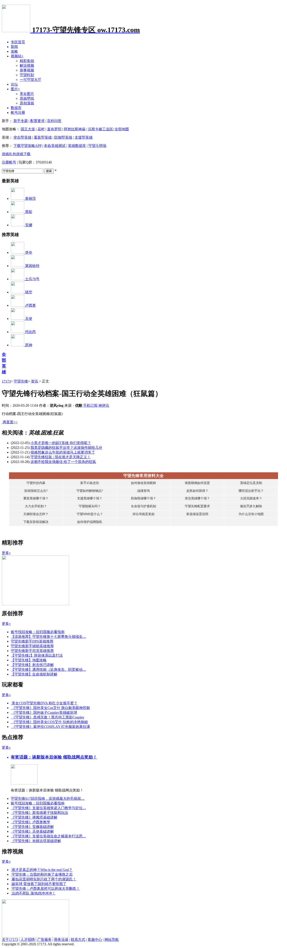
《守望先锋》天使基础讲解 (32, 831)
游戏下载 (23, 154)
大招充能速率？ (251, 498)
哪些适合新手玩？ (251, 490)
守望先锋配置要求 (197, 506)
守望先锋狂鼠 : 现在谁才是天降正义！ (60, 457)
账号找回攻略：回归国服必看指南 (38, 632)
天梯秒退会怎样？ (35, 514)
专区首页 (18, 42)
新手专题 (20, 121)
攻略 (14, 51)
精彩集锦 (27, 61)
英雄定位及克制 (251, 483)
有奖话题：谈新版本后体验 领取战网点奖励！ (54, 757)
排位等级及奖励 (143, 514)
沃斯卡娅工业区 (100, 129)
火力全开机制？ (36, 506)
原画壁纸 (27, 98)
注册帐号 (9, 162)
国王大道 (28, 129)
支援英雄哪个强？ (89, 498)
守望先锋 (21, 381)
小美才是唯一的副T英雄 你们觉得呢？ (60, 443)
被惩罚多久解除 (251, 506)
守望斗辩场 (97, 146)
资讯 (34, 381)
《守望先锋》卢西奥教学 (30, 822)
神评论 (103, 405)
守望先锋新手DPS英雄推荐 (32, 641)
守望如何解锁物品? (89, 490)
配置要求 (37, 121)
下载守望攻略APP (27, 146)
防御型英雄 (63, 137)
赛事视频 (27, 70)
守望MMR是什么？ (90, 514)
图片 (15, 89)
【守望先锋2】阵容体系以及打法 (37, 655)
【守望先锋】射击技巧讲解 (32, 665)
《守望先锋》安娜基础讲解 (32, 827)
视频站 (17, 56)
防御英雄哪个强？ (143, 498)
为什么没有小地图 (251, 514)
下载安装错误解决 (35, 522)
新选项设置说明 (197, 514)
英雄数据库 (77, 146)
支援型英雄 (84, 137)
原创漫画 (27, 103)
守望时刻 (27, 75)
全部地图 (122, 129)
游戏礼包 (9, 154)
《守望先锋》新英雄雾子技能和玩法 (39, 813)
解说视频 (27, 65)
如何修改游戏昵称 (143, 483)
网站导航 (111, 940)
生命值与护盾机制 (143, 506)
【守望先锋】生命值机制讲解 (34, 674)
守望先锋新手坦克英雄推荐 (32, 651)
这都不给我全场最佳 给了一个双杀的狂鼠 (63, 462)
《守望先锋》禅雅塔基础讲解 (34, 817)
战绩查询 (143, 490)
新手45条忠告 (89, 483)
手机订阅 (90, 405)
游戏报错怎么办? (36, 490)
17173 (6, 381)
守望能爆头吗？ (90, 506)
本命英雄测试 (54, 146)
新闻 (14, 47)
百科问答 (54, 121)
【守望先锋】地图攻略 (29, 660)
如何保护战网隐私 (89, 522)
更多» (6, 553)
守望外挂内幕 (35, 483)
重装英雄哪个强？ (35, 498)
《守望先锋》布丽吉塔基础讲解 (36, 841)
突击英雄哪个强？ (197, 498)
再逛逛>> (10, 422)
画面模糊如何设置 (197, 483)
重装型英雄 (43, 137)
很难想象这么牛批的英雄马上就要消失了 (62, 452)
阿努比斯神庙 (74, 129)
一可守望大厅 (30, 80)
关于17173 (10, 940)
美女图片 (27, 94)
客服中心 (95, 940)
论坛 (14, 84)
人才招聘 (27, 940)
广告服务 (44, 940)
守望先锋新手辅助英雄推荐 (32, 646)
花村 (41, 129)
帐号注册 (18, 112)
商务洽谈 (61, 940)
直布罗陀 (54, 129)
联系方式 (78, 940)
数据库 (16, 108)
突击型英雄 (22, 137)
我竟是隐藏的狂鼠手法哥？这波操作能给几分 (66, 447)
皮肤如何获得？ (197, 490)
